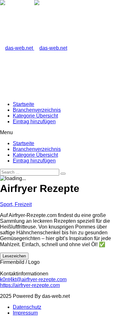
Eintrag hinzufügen (34, 121)
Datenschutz (27, 307)
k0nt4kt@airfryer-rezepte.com (33, 279)
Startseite (23, 104)
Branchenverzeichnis (37, 110)
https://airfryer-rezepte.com (30, 285)
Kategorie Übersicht (35, 115)
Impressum (25, 313)
